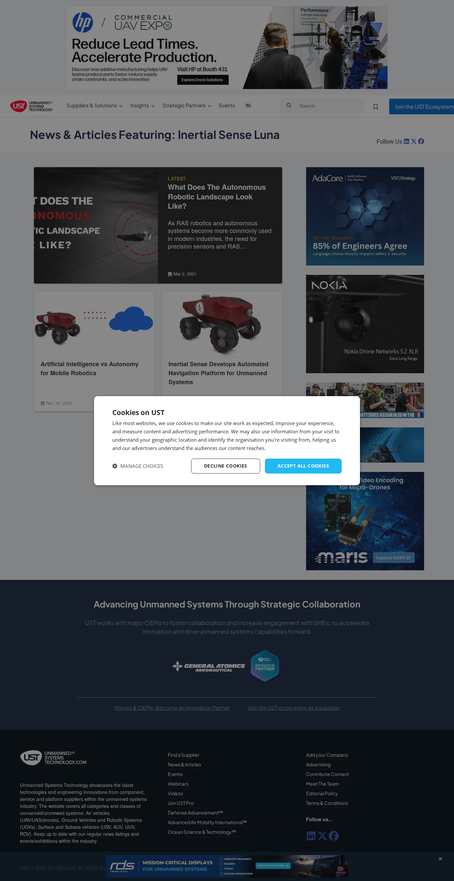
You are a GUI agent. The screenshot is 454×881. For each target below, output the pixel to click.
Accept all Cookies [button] (303, 466)
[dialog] (227, 440)
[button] (137, 466)
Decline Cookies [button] (225, 466)
